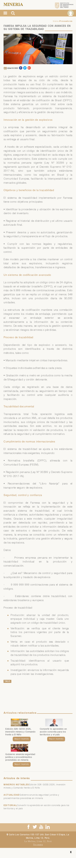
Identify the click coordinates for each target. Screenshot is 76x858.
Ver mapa (38, 844)
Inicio (55, 21)
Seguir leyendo (21, 739)
